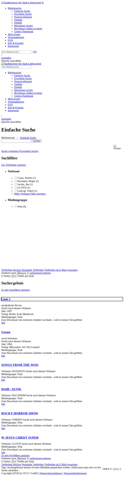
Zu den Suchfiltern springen (15, 290)
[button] (118, 147)
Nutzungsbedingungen (75, 473)
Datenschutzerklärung (51, 473)
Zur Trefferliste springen (13, 165)
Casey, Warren (24, 178)
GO (35, 51)
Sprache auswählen (11, 60)
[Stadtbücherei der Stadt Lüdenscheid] (21, 2)
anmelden (6, 58)
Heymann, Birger (26, 181)
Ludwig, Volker (25, 190)
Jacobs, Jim (23, 184)
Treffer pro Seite (25, 276)
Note (19, 206)
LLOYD (21, 187)
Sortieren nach (8, 273)
